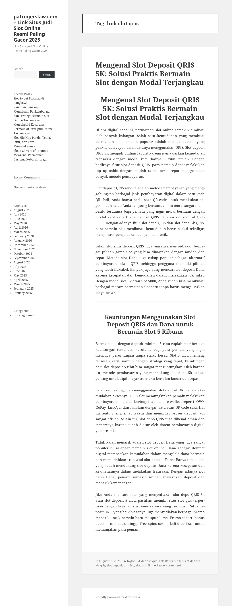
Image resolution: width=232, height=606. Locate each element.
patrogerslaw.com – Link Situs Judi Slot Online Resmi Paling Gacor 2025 (36, 28)
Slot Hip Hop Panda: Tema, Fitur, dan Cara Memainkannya (32, 142)
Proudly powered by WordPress (118, 597)
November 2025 (25, 249)
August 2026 (22, 210)
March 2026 (22, 232)
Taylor (131, 561)
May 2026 (20, 223)
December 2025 (24, 245)
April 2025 (21, 280)
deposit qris (149, 561)
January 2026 (23, 241)
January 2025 (23, 293)
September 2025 (25, 258)
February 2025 (24, 288)
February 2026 (24, 236)
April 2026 (21, 227)
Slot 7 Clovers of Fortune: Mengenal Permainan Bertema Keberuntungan (31, 155)
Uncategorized (24, 315)
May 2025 (20, 275)
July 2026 (20, 214)
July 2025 (20, 267)
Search (18, 69)
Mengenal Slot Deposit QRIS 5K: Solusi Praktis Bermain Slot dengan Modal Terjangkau (150, 73)
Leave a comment (169, 565)
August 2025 (22, 262)
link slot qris (167, 561)
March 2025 (22, 284)
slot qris (185, 500)
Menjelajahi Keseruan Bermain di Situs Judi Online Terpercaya (33, 129)
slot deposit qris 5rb (120, 565)
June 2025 (20, 271)
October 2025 (23, 254)
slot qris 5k (143, 565)
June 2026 (20, 219)
